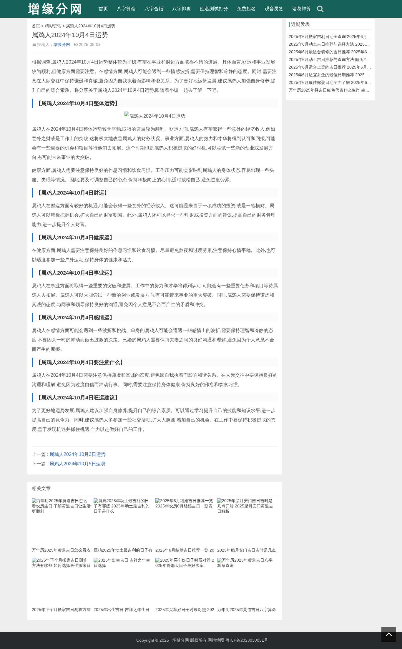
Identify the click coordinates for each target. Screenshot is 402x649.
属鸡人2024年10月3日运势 (77, 454)
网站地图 (216, 640)
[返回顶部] (388, 634)
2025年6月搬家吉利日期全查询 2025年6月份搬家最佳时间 (342, 36)
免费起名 (246, 8)
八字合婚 (153, 8)
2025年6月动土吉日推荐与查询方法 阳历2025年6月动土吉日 (344, 59)
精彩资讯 (53, 26)
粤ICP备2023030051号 (246, 640)
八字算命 (126, 8)
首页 (103, 8)
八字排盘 (181, 8)
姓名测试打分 (214, 8)
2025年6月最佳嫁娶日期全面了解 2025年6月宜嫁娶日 (338, 82)
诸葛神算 (301, 8)
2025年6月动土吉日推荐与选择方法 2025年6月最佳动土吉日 (344, 44)
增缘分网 (62, 44)
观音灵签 (274, 8)
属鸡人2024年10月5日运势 (77, 463)
